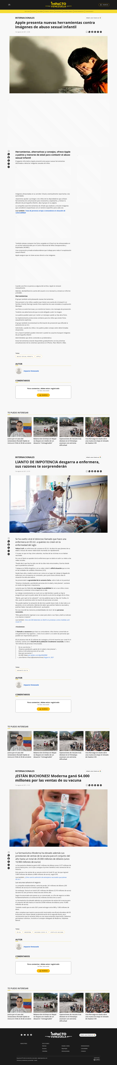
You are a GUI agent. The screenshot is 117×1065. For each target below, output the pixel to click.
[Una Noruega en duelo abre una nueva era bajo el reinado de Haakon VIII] (97, 427)
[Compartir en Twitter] (95, 32)
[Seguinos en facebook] (31, 1035)
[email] (98, 32)
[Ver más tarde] (86, 32)
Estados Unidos (49, 11)
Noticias (27, 11)
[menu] (9, 4)
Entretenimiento (79, 11)
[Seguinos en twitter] (21, 1035)
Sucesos (33, 11)
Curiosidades (89, 11)
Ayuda (35, 1060)
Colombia (40, 11)
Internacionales (68, 11)
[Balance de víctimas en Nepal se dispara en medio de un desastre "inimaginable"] (46, 427)
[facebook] (92, 32)
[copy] (101, 32)
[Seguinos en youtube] (25, 1035)
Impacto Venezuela (31, 371)
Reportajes (58, 11)
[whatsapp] (89, 32)
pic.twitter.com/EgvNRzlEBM (37, 655)
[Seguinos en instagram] (28, 1035)
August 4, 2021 (49, 657)
